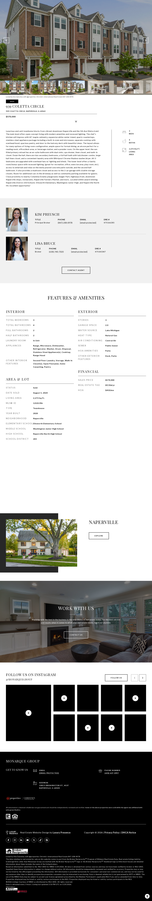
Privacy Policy (112, 832)
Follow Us (116, 678)
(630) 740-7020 (56, 251)
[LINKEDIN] (21, 840)
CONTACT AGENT (76, 270)
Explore (99, 536)
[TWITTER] (34, 840)
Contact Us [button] (76, 635)
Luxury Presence (62, 832)
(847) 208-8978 (65, 222)
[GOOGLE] (46, 840)
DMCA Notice (128, 832)
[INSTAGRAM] (14, 840)
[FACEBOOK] (8, 840)
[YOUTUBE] (27, 840)
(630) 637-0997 (111, 773)
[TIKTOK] (40, 840)
